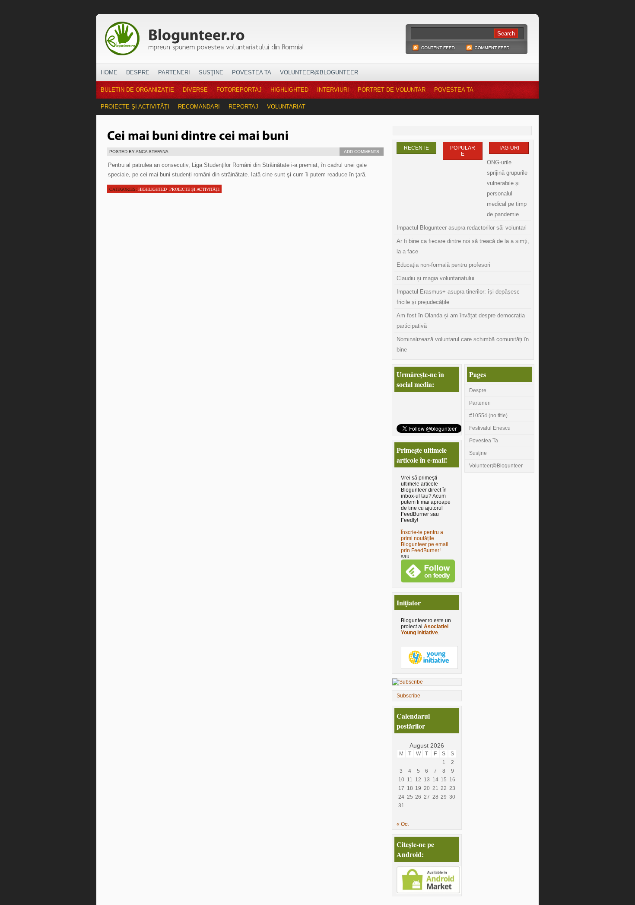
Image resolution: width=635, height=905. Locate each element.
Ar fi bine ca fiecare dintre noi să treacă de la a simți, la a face (463, 246)
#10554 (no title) (488, 416)
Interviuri (333, 89)
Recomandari (199, 106)
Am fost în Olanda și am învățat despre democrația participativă (461, 320)
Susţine (211, 72)
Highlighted (289, 89)
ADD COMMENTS (361, 151)
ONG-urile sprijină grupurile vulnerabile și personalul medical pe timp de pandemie (507, 188)
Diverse (195, 89)
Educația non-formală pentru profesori (443, 265)
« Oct (403, 824)
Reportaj (243, 106)
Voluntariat (286, 106)
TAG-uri (508, 148)
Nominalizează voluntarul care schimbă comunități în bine (463, 344)
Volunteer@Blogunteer (319, 72)
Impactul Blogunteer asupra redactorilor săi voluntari (462, 227)
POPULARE (462, 151)
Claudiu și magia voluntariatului (435, 278)
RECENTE (416, 148)
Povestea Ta (251, 72)
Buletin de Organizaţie (137, 89)
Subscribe (408, 696)
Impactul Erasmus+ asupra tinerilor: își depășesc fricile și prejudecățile (458, 296)
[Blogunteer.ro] (264, 36)
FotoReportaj (239, 89)
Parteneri (174, 72)
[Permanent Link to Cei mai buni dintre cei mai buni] (198, 134)
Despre (137, 72)
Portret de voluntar (391, 89)
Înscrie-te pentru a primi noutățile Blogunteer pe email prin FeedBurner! (424, 541)
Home (109, 72)
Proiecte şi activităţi (135, 106)
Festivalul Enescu (490, 428)
